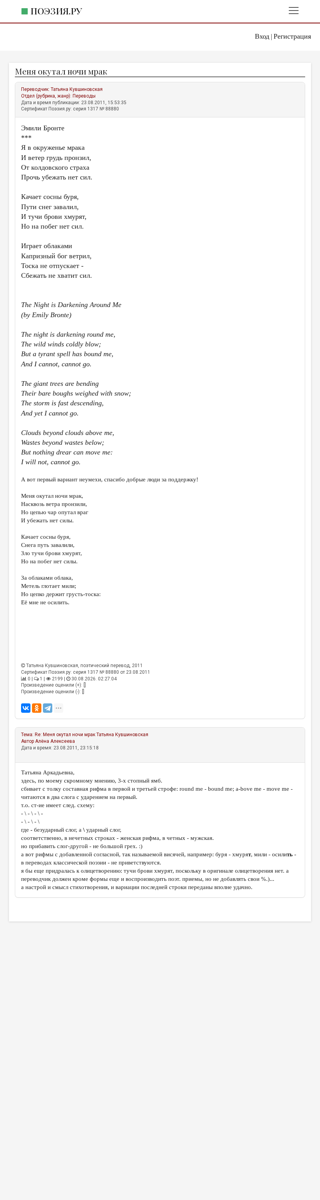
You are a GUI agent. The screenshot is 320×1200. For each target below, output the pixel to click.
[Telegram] (47, 708)
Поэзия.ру (56, 11)
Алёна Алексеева (55, 741)
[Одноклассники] (36, 708)
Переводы (84, 96)
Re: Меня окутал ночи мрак (65, 734)
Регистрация (292, 36)
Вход (262, 36)
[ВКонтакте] (25, 708)
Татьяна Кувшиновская (77, 89)
